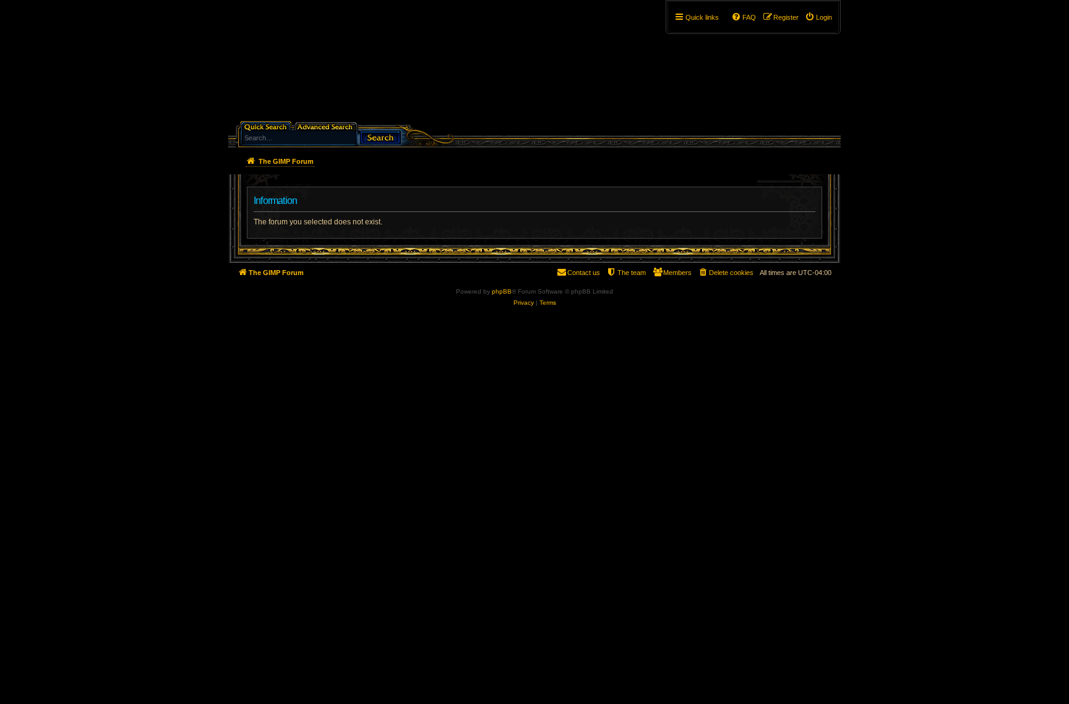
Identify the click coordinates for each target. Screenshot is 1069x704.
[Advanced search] (327, 126)
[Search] (380, 136)
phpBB (502, 291)
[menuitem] (818, 17)
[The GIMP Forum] (334, 65)
